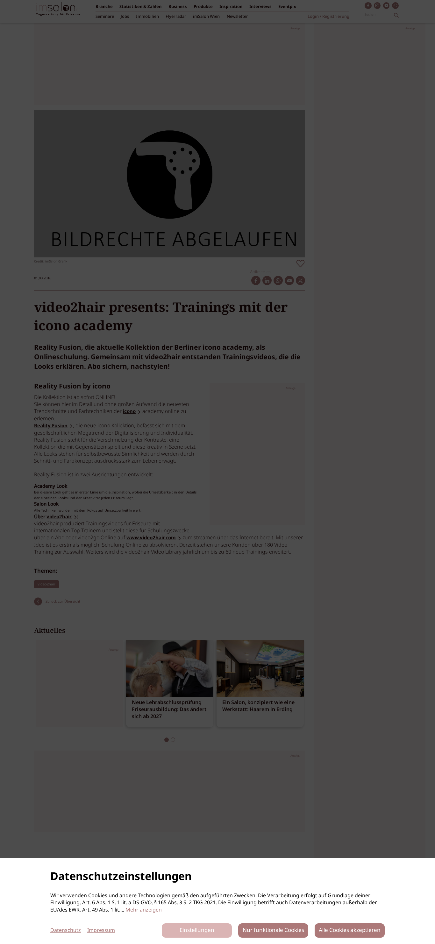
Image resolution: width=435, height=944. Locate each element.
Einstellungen (197, 930)
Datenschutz (65, 930)
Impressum (101, 930)
